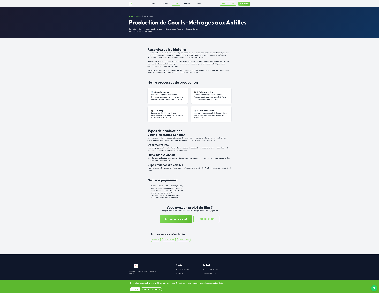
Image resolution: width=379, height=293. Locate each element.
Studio (176, 4)
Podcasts (155, 240)
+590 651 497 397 (228, 3)
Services (164, 4)
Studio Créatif (169, 240)
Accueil (153, 4)
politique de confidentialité (213, 283)
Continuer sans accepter (151, 289)
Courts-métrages (182, 270)
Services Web (184, 240)
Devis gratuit (244, 3)
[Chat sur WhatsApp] (374, 288)
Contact (199, 4)
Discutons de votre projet (176, 219)
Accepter (135, 289)
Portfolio (187, 4)
